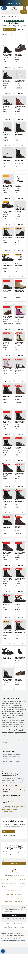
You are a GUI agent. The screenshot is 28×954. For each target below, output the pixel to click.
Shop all (23, 34)
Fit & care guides (9, 894)
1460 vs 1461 (12, 808)
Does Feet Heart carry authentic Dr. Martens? (12, 790)
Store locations (9, 835)
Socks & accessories (10, 890)
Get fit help (21, 29)
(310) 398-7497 (9, 824)
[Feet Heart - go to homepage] (14, 8)
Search (24, 11)
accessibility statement (18, 940)
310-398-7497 (5, 935)
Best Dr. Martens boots (9, 759)
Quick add (7, 67)
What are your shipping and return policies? (12, 801)
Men (14, 34)
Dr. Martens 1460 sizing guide (11, 757)
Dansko (24, 883)
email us (3, 940)
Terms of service (18, 901)
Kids (18, 34)
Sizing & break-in (20, 808)
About (13, 898)
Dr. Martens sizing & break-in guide (13, 754)
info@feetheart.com (14, 877)
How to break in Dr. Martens (11, 761)
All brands (10, 16)
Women (9, 34)
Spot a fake (14, 809)
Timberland (15, 887)
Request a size (19, 894)
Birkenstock (4, 883)
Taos (10, 887)
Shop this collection (9, 29)
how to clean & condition (11, 734)
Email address (14, 856)
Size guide (20, 890)
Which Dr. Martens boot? (18, 806)
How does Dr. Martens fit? (10, 785)
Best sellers (10, 879)
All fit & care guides (7, 811)
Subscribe (14, 863)
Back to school (19, 879)
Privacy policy (8, 901)
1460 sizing (11, 732)
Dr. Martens (12, 883)
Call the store (8, 831)
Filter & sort (14, 38)
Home (3, 16)
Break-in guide (6, 809)
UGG (25, 879)
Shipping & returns (21, 898)
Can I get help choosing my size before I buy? (11, 796)
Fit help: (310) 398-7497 (14, 3)
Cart (24, 8)
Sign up (14, 915)
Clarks (19, 883)
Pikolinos (4, 887)
